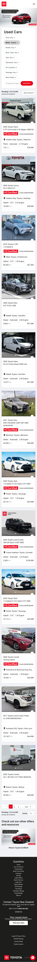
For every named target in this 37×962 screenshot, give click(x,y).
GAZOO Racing (18, 939)
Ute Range (18, 888)
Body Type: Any (13, 52)
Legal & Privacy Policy (18, 936)
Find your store (18, 923)
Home (18, 864)
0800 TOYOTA (18, 908)
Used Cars (18, 882)
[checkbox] (32, 123)
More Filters (11, 77)
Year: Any (10, 57)
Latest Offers (19, 878)
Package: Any (12, 72)
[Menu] (34, 4)
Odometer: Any (12, 62)
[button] (33, 958)
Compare (18, 873)
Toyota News (18, 869)
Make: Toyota (12, 42)
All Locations (12, 67)
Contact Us (18, 911)
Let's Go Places (18, 867)
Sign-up (18, 895)
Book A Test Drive (18, 871)
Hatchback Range (18, 891)
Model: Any (11, 47)
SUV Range (18, 886)
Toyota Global (18, 941)
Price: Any (10, 37)
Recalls (18, 875)
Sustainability (18, 893)
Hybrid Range (18, 884)
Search (27, 83)
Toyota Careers (18, 944)
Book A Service (18, 880)
